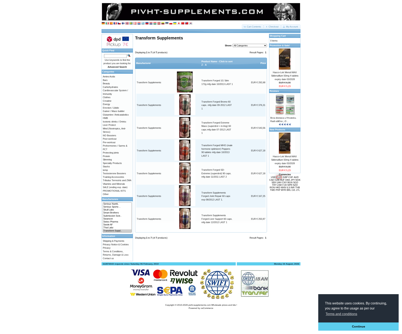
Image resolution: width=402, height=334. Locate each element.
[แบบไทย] (186, 23)
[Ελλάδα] (143, 23)
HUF (282, 180)
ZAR (279, 185)
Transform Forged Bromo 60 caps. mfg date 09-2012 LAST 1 (216, 105)
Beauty (106, 83)
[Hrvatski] (151, 23)
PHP (278, 190)
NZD (295, 185)
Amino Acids (109, 76)
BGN (289, 182)
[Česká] (119, 23)
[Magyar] (155, 23)
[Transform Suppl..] (117, 230)
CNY (284, 182)
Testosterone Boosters (114, 173)
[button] (253, 26)
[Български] (147, 23)
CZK (277, 180)
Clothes (107, 97)
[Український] (175, 23)
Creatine (107, 101)
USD (273, 177)
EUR (279, 177)
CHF (290, 177)
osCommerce (207, 308)
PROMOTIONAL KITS (114, 191)
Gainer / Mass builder (114, 111)
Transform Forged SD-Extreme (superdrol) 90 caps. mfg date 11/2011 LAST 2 (216, 173)
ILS (288, 187)
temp (105, 170)
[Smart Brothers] (117, 212)
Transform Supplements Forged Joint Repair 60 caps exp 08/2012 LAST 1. (215, 196)
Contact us (108, 258)
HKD (278, 187)
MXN (283, 187)
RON (272, 187)
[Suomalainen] (123, 23)
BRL (289, 190)
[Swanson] (117, 218)
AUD (296, 177)
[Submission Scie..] (117, 215)
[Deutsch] (103, 23)
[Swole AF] (117, 224)
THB (297, 187)
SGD (295, 182)
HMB (105, 118)
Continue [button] (358, 326)
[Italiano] (107, 23)
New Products (277, 129)
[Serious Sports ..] (117, 206)
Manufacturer (143, 63)
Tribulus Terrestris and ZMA (117, 180)
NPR (289, 185)
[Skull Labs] (117, 209)
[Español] (111, 23)
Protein (106, 156)
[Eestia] (167, 23)
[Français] (115, 23)
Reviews (274, 91)
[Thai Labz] (117, 227)
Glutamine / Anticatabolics (116, 114)
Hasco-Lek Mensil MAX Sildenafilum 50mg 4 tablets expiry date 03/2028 (285, 76)
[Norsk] (127, 23)
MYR (283, 190)
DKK (287, 180)
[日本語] (178, 23)
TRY (274, 185)
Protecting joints (111, 152)
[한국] (190, 23)
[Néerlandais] (139, 23)
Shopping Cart (278, 36)
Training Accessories (113, 177)
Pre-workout (109, 142)
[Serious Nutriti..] (117, 204)
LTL (298, 190)
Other (106, 194)
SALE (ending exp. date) (115, 187)
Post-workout (109, 139)
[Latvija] (159, 23)
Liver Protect (109, 125)
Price (263, 63)
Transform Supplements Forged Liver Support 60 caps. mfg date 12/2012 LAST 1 (216, 219)
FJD (284, 185)
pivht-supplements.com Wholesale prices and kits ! (212, 305)
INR (293, 187)
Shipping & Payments (113, 241)
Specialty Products (112, 163)
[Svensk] (131, 23)
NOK (297, 180)
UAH (279, 182)
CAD (271, 180)
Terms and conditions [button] (341, 314)
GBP (285, 177)
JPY (293, 180)
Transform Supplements (149, 82)
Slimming (107, 159)
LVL (293, 190)
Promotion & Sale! (280, 45)
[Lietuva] (163, 23)
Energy (106, 104)
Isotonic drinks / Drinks (114, 121)
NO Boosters (109, 135)
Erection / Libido (111, 108)
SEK (274, 182)
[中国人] (182, 23)
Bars (105, 80)
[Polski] (171, 23)
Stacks (106, 166)
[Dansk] (135, 23)
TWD (272, 190)
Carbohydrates (110, 87)
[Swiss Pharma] (117, 221)
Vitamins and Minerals (114, 184)
